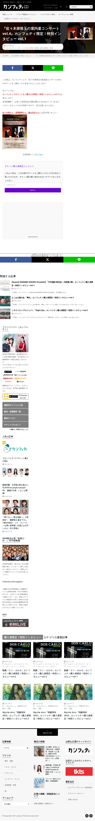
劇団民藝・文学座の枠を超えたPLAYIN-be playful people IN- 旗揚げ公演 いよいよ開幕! (53, 769)
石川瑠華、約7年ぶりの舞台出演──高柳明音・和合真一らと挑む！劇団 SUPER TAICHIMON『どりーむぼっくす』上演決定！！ (53, 754)
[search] (91, 7)
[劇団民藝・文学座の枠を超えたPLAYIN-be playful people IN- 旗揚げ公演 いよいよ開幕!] (39, 769)
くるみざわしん (10, 706)
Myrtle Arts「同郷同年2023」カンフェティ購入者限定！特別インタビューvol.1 (47, 715)
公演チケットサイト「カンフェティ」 (18, 18)
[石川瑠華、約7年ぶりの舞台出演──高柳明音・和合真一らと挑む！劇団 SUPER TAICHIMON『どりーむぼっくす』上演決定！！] (39, 751)
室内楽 (36, 48)
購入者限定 (44, 48)
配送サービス (9, 418)
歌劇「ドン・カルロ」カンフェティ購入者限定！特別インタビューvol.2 (16, 673)
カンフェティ (11, 48)
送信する (33, 190)
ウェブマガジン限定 (47, 14)
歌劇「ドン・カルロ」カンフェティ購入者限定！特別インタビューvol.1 (78, 673)
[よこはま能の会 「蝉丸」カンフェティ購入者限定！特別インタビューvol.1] (5, 301)
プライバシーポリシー (76, 793)
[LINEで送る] (53, 68)
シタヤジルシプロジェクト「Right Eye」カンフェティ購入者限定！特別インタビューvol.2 (50, 310)
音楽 (51, 48)
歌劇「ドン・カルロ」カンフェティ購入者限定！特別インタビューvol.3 (47, 673)
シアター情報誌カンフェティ (26, 14)
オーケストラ (19, 664)
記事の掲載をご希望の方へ (43, 803)
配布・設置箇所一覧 (12, 411)
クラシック (21, 48)
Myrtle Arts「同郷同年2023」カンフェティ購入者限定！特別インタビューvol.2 (78, 715)
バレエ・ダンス (10, 767)
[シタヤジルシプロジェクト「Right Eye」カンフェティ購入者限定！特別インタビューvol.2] (5, 314)
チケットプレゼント (12, 424)
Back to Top (47, 733)
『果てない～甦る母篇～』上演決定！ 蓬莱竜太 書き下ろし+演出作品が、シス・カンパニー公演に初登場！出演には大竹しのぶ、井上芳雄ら (15, 523)
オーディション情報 (66, 14)
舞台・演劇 (6, 708)
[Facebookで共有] (12, 68)
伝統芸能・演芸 (10, 785)
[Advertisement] (33, 218)
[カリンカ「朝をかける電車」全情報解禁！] (39, 783)
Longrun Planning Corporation (27, 816)
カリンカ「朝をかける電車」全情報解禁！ (53, 780)
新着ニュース (7, 14)
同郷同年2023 (22, 706)
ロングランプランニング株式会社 (80, 787)
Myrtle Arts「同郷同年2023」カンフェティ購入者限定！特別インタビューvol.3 (16, 715)
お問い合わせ (73, 799)
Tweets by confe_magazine (12, 582)
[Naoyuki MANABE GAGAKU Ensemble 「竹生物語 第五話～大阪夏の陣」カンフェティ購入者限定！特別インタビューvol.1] (5, 285)
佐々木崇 (29, 48)
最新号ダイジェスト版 (13, 405)
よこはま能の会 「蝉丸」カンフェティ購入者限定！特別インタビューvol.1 (43, 297)
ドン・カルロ (19, 666)
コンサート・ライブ (12, 779)
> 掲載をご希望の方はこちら (18, 429)
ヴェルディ (9, 664)
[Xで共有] (33, 68)
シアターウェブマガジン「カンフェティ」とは (50, 6)
